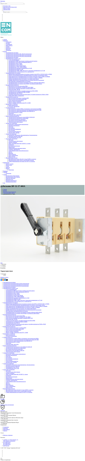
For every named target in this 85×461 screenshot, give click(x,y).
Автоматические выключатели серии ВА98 (18, 118)
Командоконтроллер (13, 105)
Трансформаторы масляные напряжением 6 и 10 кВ (20, 68)
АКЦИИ (5, 172)
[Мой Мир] (5, 280)
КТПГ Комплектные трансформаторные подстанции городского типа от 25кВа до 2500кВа (29, 76)
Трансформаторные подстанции (13, 73)
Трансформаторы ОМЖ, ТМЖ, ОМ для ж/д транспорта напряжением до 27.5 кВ (26, 70)
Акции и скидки (9, 163)
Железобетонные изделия (11, 157)
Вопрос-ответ (9, 165)
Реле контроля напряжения (14, 129)
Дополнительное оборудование (15, 122)
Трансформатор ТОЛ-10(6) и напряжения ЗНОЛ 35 (20, 62)
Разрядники (11, 113)
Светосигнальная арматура (14, 131)
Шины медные (11, 156)
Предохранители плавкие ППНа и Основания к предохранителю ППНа (24, 108)
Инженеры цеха (9, 179)
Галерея (5, 174)
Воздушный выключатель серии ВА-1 (17, 119)
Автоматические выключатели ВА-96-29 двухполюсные (18, 55)
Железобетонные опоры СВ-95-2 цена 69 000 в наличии (21, 160)
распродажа (11, 169)
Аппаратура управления (11, 123)
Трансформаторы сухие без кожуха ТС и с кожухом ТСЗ (21, 71)
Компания (5, 40)
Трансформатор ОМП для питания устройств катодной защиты (22, 61)
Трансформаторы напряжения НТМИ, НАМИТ (19, 92)
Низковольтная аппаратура (12, 96)
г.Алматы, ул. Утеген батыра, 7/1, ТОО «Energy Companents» (10, 440)
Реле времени (11, 128)
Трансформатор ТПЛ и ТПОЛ (15, 63)
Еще (4, 183)
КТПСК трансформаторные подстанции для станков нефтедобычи (23, 79)
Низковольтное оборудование (12, 175)
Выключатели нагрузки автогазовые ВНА (18, 86)
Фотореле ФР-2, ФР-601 (13, 132)
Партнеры (5, 428)
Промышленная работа (11, 181)
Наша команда (9, 45)
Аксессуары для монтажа (11, 138)
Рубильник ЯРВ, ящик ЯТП (14, 114)
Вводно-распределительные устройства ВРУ (18, 98)
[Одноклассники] (3, 280)
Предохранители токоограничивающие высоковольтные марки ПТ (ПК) (24, 110)
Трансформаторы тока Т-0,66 (12, 368)
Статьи (7, 166)
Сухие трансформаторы (13, 59)
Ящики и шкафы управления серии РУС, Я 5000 (19, 102)
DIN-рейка (10, 139)
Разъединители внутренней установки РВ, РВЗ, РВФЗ (20, 87)
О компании (8, 41)
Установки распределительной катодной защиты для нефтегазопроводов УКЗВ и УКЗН (28, 94)
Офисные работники (10, 178)
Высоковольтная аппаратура (12, 85)
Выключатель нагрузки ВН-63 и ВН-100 (17, 120)
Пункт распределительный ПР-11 (16, 100)
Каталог (5, 51)
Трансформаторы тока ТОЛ (14, 137)
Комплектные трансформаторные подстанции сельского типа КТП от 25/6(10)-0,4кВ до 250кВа (30, 74)
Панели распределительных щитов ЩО (17, 99)
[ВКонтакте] (1, 280)
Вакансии (8, 49)
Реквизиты (8, 47)
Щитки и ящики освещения (14, 101)
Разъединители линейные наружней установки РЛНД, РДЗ (21, 88)
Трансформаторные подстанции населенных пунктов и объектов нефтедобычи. (26, 82)
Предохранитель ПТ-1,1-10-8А (15, 112)
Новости (8, 167)
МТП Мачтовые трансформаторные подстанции (19, 81)
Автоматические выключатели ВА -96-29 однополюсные (19, 53)
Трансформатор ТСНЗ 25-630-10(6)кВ (17, 65)
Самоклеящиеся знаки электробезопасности (18, 150)
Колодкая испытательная (14, 145)
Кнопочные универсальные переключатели (18, 124)
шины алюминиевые (13, 155)
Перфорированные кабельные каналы (17, 148)
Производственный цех (11, 180)
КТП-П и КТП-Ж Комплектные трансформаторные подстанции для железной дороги (27, 75)
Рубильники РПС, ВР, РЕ (14, 89)
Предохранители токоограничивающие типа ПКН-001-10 (21, 111)
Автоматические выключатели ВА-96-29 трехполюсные (18, 56)
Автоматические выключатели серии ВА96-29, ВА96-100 (21, 117)
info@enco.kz (6, 445)
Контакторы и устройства (12, 104)
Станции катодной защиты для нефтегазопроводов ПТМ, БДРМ (23, 90)
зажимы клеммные (12, 142)
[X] (7, 280)
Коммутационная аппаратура (12, 116)
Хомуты (10, 151)
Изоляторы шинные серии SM (15, 136)
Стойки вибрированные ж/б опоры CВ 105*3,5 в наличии (21, 161)
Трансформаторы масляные (12, 52)
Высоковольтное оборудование (13, 177)
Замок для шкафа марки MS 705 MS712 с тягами (19, 143)
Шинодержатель (12, 154)
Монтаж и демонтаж (7, 435)
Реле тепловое (11, 130)
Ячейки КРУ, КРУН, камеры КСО (16, 95)
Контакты (3, 1)
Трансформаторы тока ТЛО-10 (15, 93)
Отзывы (7, 46)
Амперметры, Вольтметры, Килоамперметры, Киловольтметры (22, 135)
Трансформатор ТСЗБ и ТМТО (15, 64)
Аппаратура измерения (11, 134)
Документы (8, 50)
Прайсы (7, 168)
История (8, 43)
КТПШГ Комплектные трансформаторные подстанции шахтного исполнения (26, 80)
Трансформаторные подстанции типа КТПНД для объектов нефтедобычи (25, 83)
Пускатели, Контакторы (13, 106)
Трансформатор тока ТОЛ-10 (12, 367)
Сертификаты (9, 44)
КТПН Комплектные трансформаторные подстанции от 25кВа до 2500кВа (25, 77)
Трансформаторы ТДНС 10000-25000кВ (17, 67)
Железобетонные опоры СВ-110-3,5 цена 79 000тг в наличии (22, 159)
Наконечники (11, 147)
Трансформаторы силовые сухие (13, 58)
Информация (6, 162)
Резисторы (10, 126)
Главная (5, 39)
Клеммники (11, 144)
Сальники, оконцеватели (14, 149)
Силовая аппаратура (10, 107)
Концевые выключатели (13, 125)
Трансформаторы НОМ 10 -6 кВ (15, 69)
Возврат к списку (4, 277)
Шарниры (10, 153)
